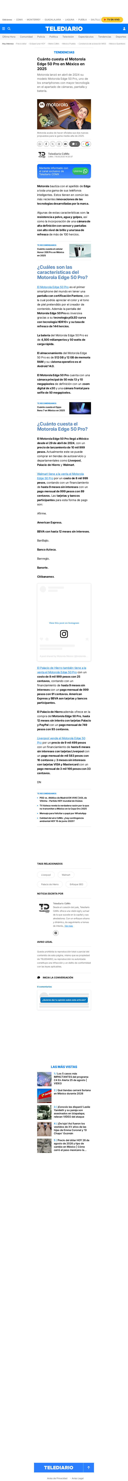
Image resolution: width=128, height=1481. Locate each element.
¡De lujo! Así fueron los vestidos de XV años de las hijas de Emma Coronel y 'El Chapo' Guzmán (70, 1128)
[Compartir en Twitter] (52, 144)
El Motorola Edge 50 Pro (53, 287)
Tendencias (104, 36)
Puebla (82, 19)
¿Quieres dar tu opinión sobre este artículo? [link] (64, 1000)
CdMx (19, 19)
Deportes (121, 36)
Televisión (68, 36)
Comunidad (26, 36)
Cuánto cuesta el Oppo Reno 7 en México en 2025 (51, 409)
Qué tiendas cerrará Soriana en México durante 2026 (72, 1092)
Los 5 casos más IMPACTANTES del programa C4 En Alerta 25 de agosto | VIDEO (71, 1078)
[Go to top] (88, 1467)
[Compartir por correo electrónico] (65, 144)
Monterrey (34, 19)
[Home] (64, 28)
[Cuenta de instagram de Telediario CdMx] (56, 933)
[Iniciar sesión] (124, 28)
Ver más (69, 926)
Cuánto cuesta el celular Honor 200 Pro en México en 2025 (50, 252)
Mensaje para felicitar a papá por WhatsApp (63, 813)
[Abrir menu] (3, 29)
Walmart (66, 874)
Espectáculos (86, 36)
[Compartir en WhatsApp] (40, 144)
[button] (86, 144)
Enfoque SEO (76, 884)
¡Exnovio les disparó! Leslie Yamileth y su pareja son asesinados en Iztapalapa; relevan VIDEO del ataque (72, 1111)
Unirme (78, 171)
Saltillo (96, 19)
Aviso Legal (78, 1478)
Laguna (69, 19)
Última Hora (8, 36)
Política (53, 36)
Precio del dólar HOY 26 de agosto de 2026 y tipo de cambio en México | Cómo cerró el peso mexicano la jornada (71, 1147)
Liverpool (46, 874)
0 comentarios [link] (44, 986)
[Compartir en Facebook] (46, 144)
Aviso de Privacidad (57, 1478)
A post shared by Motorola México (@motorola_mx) (65, 656)
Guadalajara (53, 19)
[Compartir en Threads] (59, 144)
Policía (41, 36)
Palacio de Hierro (50, 884)
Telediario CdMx (58, 153)
